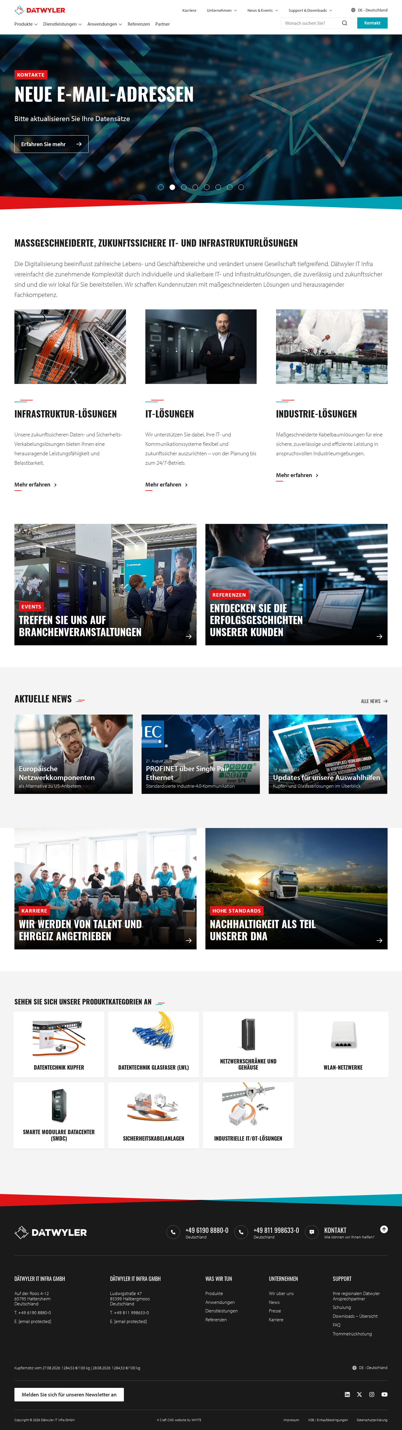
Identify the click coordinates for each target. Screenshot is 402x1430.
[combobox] (316, 23)
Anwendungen (102, 24)
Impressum (291, 1420)
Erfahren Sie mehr (43, 144)
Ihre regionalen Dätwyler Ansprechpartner (356, 1296)
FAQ (336, 1325)
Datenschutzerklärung (372, 1420)
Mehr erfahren (32, 484)
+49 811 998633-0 (131, 1312)
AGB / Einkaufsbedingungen (328, 1420)
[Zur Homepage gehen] (39, 8)
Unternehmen (219, 10)
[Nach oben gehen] (384, 1229)
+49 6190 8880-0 (34, 1312)
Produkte (23, 24)
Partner (162, 24)
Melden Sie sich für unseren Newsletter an (69, 1394)
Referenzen (139, 24)
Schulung (342, 1307)
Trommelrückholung (352, 1334)
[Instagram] (371, 1394)
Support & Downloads (308, 10)
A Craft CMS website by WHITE (179, 1420)
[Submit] (344, 23)
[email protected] (35, 1321)
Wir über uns (281, 1293)
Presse (275, 1311)
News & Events (260, 10)
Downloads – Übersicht (355, 1316)
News (274, 1302)
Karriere (189, 10)
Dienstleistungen (60, 24)
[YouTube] (384, 1394)
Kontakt (372, 23)
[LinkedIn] (347, 1394)
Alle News (371, 701)
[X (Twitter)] (359, 1394)
